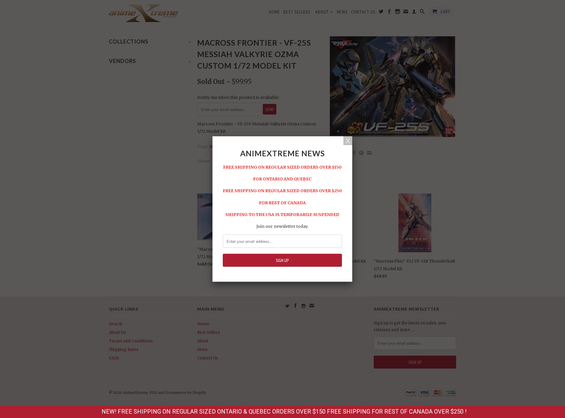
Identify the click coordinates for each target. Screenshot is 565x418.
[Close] (347, 140)
